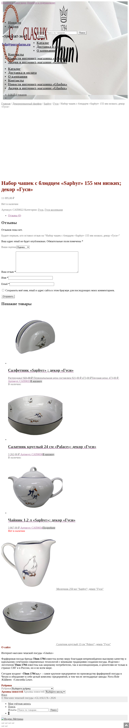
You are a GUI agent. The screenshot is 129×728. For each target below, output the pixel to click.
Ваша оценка (8, 247)
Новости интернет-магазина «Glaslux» (37, 58)
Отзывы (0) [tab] (14, 215)
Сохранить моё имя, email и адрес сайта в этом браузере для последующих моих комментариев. (60, 290)
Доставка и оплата (51, 46)
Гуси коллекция (54, 209)
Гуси (56, 103)
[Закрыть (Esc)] (12, 722)
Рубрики (6, 688)
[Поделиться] (9, 722)
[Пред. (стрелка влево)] (2, 725)
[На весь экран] (6, 722)
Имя (4, 277)
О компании (46, 50)
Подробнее (49, 527)
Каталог (43, 43)
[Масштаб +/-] (2, 722)
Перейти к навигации (13, 2)
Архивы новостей (34, 691)
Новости (14, 22)
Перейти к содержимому (41, 2)
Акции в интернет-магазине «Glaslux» (37, 62)
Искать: (41, 32)
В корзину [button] (36, 381)
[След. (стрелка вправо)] (6, 725)
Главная (5, 103)
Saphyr (47, 103)
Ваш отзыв (8, 271)
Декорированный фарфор (27, 103)
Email (5, 284)
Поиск (82, 33)
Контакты (16, 54)
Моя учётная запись (19, 703)
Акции (13, 26)
